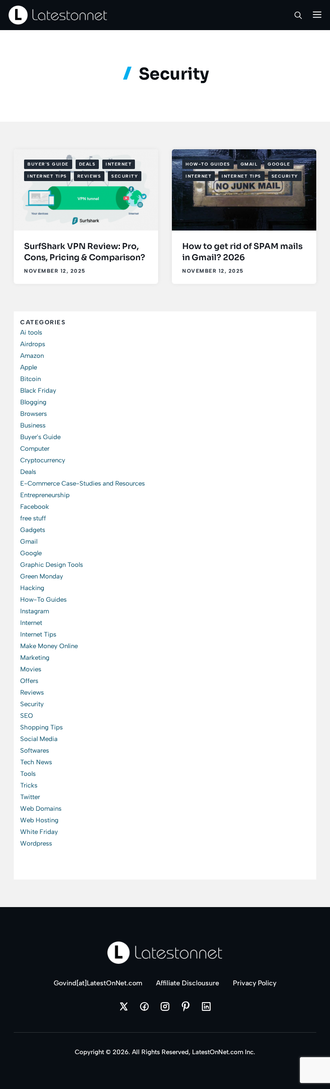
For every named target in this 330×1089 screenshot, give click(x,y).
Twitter (30, 797)
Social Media (39, 739)
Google (279, 164)
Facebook (34, 507)
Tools (28, 774)
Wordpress (36, 843)
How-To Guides (208, 164)
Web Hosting (39, 820)
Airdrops (32, 344)
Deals (87, 164)
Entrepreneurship (45, 495)
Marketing (34, 657)
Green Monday (41, 576)
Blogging (33, 402)
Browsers (33, 414)
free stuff (33, 518)
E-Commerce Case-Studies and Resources (82, 483)
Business (33, 425)
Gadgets (32, 530)
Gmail (249, 164)
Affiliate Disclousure (187, 983)
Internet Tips (47, 176)
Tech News (36, 762)
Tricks (28, 785)
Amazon (32, 356)
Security (124, 176)
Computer (34, 448)
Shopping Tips (41, 727)
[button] (298, 15)
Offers (29, 681)
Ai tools (31, 332)
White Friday (39, 832)
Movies (30, 669)
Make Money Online (49, 646)
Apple (28, 367)
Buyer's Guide (48, 164)
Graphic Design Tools (51, 565)
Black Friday (38, 390)
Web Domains (40, 808)
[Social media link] (124, 1006)
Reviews (89, 176)
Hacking (32, 588)
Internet (118, 164)
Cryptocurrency (42, 460)
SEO (26, 716)
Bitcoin (30, 379)
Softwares (34, 750)
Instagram (34, 611)
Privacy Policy (254, 983)
